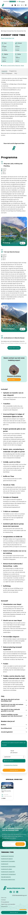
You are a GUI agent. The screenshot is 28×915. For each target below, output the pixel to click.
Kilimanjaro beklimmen (8, 879)
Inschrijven (20, 844)
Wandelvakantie (6, 877)
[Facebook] (11, 892)
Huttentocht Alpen (6, 869)
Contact (3, 900)
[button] (22, 243)
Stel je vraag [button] (11, 379)
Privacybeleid (5, 902)
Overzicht (4, 71)
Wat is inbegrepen (7, 73)
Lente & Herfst (11, 65)
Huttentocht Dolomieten (8, 866)
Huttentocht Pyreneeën (8, 861)
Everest (5, 65)
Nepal (2, 38)
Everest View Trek (9, 38)
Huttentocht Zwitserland (8, 874)
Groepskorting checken (11, 765)
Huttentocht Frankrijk (7, 856)
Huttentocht (4, 864)
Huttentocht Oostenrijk (8, 871)
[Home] (1, 30)
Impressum (4, 906)
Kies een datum (9, 760)
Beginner (17, 65)
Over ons (3, 897)
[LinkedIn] (17, 892)
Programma (12, 71)
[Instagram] (14, 892)
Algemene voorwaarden (8, 904)
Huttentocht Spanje (7, 858)
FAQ (15, 73)
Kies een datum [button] (14, 912)
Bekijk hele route (13, 348)
